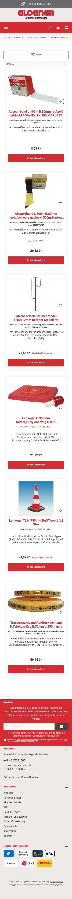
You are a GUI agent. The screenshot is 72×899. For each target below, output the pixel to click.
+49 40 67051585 (14, 760)
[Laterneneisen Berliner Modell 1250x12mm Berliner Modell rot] (36, 294)
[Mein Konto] (58, 27)
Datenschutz (10, 826)
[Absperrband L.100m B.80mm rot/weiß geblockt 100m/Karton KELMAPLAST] (36, 89)
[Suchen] (50, 27)
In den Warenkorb (36, 158)
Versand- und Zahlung (15, 816)
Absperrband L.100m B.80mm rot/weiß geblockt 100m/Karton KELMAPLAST (36, 113)
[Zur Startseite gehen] (36, 15)
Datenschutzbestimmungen (27, 740)
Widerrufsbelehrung (14, 821)
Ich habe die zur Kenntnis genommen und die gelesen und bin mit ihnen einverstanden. (36, 741)
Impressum (9, 831)
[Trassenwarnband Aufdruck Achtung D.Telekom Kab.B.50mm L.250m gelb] (36, 600)
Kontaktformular (30, 777)
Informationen (9, 786)
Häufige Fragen (11, 812)
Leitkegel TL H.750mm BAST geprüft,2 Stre (36, 522)
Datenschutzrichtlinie (23, 736)
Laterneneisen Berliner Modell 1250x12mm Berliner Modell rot (36, 318)
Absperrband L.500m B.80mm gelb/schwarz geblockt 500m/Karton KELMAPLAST (36, 215)
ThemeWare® (36, 890)
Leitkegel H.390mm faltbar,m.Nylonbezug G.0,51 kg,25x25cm (36, 420)
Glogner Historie (12, 802)
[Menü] (6, 27)
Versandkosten (56, 882)
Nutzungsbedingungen (48, 736)
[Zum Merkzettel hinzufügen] (60, 101)
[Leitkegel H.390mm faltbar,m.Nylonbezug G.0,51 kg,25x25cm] (36, 396)
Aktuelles (8, 792)
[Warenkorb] (66, 27)
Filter (38, 55)
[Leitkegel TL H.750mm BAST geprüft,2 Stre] (36, 498)
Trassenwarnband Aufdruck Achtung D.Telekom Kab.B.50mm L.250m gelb (36, 624)
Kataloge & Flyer (12, 797)
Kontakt (7, 835)
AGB (65, 740)
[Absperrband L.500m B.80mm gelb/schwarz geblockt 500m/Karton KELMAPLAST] (36, 191)
